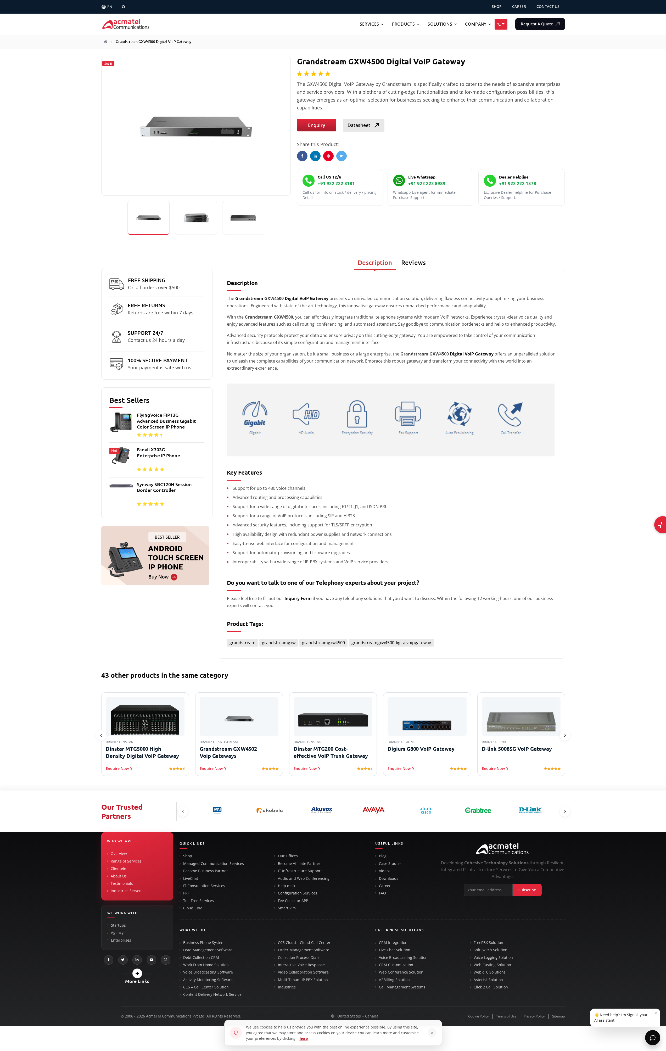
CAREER (519, 6)
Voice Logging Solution (493, 957)
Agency (117, 932)
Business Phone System (204, 942)
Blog (383, 856)
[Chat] (652, 1037)
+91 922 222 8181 (336, 183)
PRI (186, 893)
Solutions (440, 24)
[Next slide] (565, 735)
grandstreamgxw (278, 643)
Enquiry (316, 125)
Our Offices (288, 856)
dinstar (126, 741)
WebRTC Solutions (490, 972)
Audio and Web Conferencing (303, 878)
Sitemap (558, 1016)
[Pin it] (328, 156)
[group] (156, 461)
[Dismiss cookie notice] (432, 1032)
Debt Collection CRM (201, 957)
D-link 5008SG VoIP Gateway (517, 749)
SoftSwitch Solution (490, 950)
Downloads (388, 878)
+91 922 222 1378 (517, 183)
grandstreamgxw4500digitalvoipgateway (391, 643)
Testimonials (122, 883)
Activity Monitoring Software (208, 979)
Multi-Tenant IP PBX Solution (303, 979)
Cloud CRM (193, 908)
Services (369, 24)
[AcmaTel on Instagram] (165, 960)
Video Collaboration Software (303, 972)
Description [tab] (375, 262)
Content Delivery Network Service (212, 994)
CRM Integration (393, 942)
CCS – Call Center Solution (206, 987)
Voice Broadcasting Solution (403, 957)
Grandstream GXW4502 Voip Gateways (228, 752)
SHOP (497, 6)
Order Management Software (303, 950)
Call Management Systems (402, 987)
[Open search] (124, 7)
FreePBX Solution (488, 942)
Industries (287, 987)
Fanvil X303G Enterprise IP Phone (158, 452)
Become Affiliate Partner (299, 863)
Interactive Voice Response (301, 965)
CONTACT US (547, 6)
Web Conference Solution (401, 972)
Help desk (286, 885)
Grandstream (249, 298)
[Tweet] (341, 156)
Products (403, 24)
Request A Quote (537, 23)
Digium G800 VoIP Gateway (421, 749)
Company (475, 24)
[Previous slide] (101, 735)
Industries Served (126, 890)
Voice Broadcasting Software (208, 972)
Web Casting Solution (492, 965)
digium (407, 741)
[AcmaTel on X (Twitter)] (123, 960)
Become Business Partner (205, 871)
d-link (500, 741)
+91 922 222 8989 (426, 183)
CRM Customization (396, 965)
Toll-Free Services (198, 900)
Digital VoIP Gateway (306, 298)
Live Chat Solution (394, 950)
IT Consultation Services (204, 885)
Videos (384, 871)
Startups (118, 925)
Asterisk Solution (488, 979)
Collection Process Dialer (299, 957)
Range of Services (126, 861)
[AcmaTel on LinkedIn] (137, 960)
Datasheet (360, 125)
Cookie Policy (478, 1016)
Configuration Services (297, 893)
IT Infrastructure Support (300, 871)
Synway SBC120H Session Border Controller (164, 487)
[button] (137, 973)
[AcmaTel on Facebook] (108, 960)
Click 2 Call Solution (491, 987)
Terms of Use (506, 1016)
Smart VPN (287, 908)
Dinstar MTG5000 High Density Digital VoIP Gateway (142, 752)
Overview (119, 853)
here (304, 1038)
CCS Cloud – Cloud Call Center (304, 942)
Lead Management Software (207, 950)
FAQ (382, 893)
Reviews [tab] (413, 262)
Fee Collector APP (293, 900)
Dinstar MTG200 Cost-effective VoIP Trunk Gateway (331, 752)
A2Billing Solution (394, 979)
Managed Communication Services (213, 863)
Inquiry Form (298, 598)
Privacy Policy (534, 1016)
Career (385, 885)
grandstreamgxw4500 (323, 643)
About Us (119, 876)
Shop (187, 856)
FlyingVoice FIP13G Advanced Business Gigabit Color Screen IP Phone (166, 420)
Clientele (118, 868)
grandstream (242, 643)
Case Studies (390, 863)
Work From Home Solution (206, 965)
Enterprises (121, 940)
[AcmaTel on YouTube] (151, 960)
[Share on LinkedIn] (315, 156)
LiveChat (190, 878)
